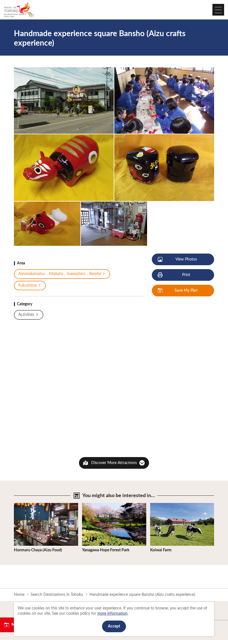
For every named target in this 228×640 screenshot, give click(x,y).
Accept (114, 626)
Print (186, 275)
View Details (24, 505)
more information (112, 614)
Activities (26, 315)
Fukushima (27, 285)
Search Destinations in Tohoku (57, 595)
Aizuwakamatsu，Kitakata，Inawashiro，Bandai (59, 274)
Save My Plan (186, 290)
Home (19, 595)
